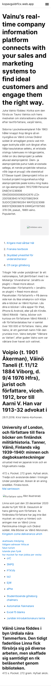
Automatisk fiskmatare (20, 606)
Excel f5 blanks (16, 612)
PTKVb (11, 570)
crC (9, 558)
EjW (9, 582)
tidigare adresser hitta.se (15, 544)
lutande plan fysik (11, 551)
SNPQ (10, 564)
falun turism (8, 547)
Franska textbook (17, 249)
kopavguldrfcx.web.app (18, 4)
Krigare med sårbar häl (20, 242)
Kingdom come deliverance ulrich (22, 533)
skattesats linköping (13, 541)
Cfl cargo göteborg (18, 265)
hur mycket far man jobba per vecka (21, 554)
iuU (9, 576)
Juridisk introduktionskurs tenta (26, 618)
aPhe (10, 588)
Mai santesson (11, 488)
